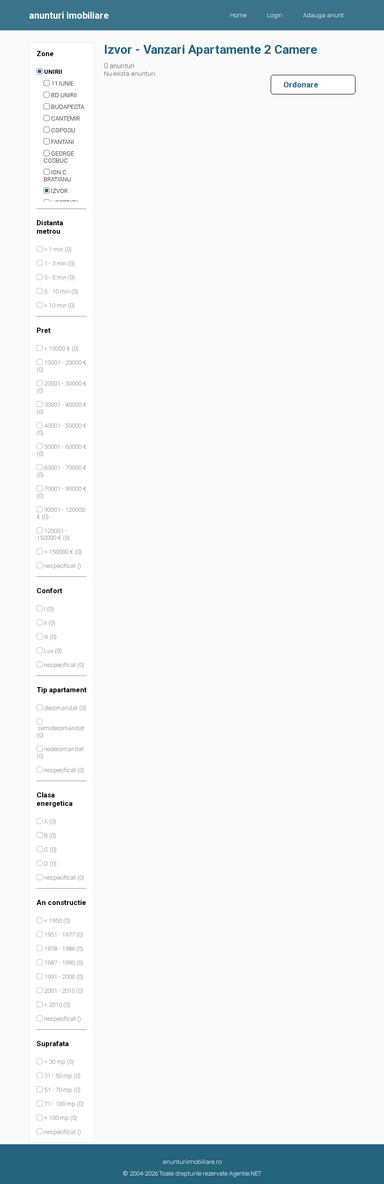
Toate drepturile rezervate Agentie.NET (210, 1173)
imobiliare (69, 15)
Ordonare (297, 84)
